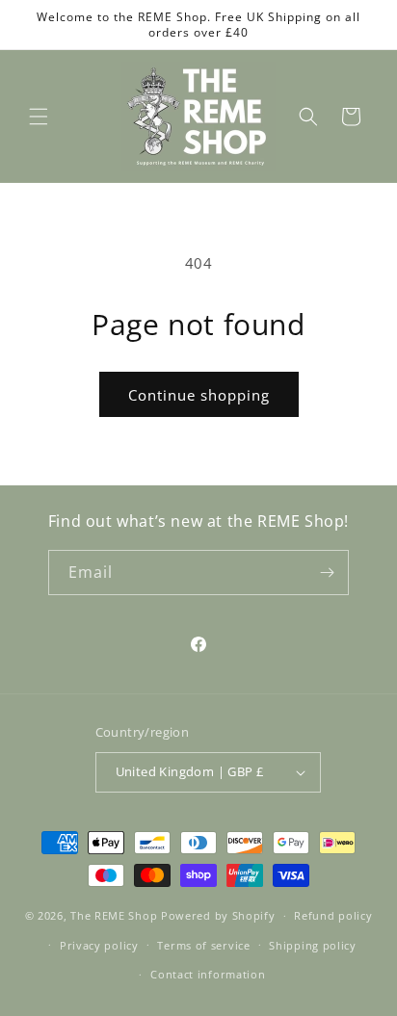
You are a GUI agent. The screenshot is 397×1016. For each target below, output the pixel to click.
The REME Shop (113, 915)
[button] (38, 116)
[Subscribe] (326, 572)
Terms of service (203, 945)
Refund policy (333, 915)
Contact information (207, 974)
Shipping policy (313, 945)
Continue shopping (199, 394)
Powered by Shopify (218, 915)
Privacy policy (99, 945)
